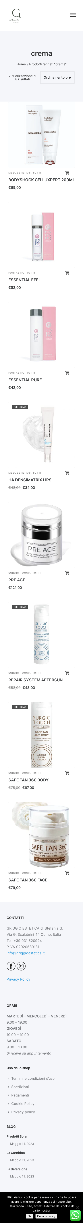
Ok (29, 1216)
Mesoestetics (19, 172)
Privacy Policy (18, 979)
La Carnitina (16, 1153)
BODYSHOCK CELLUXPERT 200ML (41, 180)
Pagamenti (20, 1095)
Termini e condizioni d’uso (33, 1078)
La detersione (17, 1169)
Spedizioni (20, 1087)
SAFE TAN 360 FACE (27, 880)
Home (21, 64)
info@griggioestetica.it (26, 953)
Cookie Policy (23, 1103)
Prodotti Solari (18, 1136)
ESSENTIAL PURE (25, 380)
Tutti (37, 172)
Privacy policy (23, 1112)
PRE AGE (16, 580)
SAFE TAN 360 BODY (28, 780)
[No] (77, 1207)
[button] (67, 173)
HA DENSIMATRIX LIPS (30, 480)
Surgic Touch (19, 572)
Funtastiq (16, 272)
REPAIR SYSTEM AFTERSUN (35, 680)
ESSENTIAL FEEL (24, 280)
